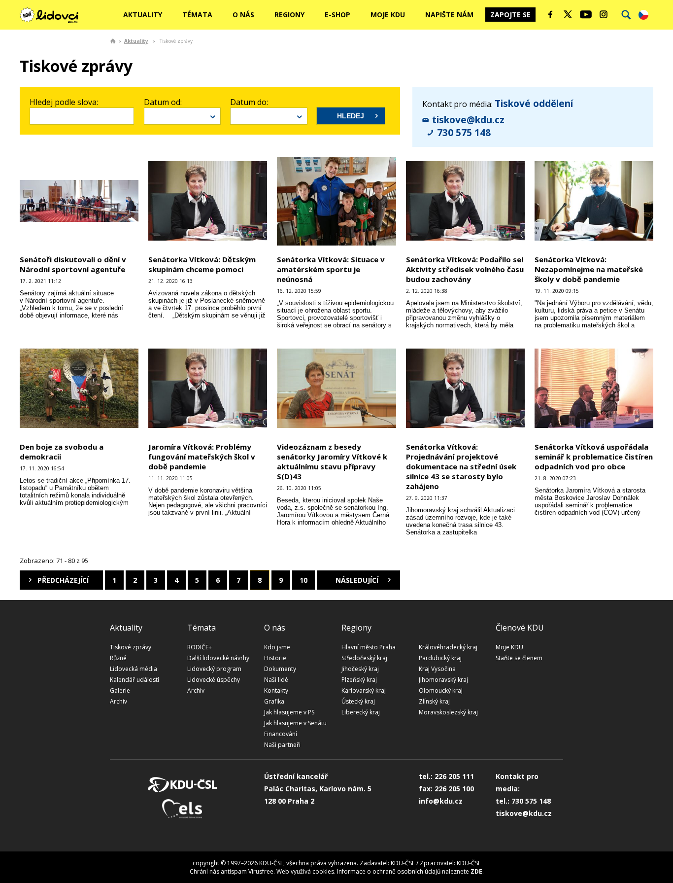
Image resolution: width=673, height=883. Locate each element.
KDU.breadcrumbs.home (113, 40)
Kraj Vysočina (437, 669)
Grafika (274, 701)
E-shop (337, 14)
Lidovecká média (133, 669)
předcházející (63, 580)
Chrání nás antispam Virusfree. (232, 871)
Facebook (550, 14)
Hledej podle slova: (64, 102)
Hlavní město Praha (368, 647)
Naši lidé (276, 679)
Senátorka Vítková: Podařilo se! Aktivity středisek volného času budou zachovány (465, 269)
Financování (280, 734)
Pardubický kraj (440, 658)
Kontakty (276, 690)
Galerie (120, 690)
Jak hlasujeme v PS (289, 712)
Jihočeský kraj (360, 669)
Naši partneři (282, 745)
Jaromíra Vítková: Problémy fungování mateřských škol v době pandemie (201, 456)
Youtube (585, 14)
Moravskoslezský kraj (448, 712)
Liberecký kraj (360, 712)
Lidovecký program (214, 669)
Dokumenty (280, 669)
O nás (243, 14)
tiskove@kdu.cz (468, 119)
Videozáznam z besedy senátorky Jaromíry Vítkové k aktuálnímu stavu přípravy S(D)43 (332, 461)
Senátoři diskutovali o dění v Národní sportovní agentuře (73, 264)
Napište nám (449, 14)
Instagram (603, 14)
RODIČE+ (199, 647)
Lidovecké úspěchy (213, 679)
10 (303, 580)
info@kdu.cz (441, 801)
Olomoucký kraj (441, 690)
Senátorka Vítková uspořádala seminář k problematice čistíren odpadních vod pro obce (594, 456)
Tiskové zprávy (130, 647)
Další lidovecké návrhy (218, 658)
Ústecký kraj (358, 701)
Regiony (289, 14)
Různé (118, 658)
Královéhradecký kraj (448, 647)
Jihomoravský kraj (443, 679)
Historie (275, 658)
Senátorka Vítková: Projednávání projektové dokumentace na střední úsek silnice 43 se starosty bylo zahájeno (461, 466)
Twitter (568, 14)
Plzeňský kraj (359, 679)
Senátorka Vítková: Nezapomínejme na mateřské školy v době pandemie (589, 269)
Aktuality (142, 14)
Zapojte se (510, 14)
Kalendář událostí (134, 679)
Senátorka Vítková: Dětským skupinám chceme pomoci (202, 264)
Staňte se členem (519, 658)
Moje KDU (387, 14)
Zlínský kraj (434, 701)
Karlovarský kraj (363, 690)
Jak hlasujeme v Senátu (295, 723)
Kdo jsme (277, 647)
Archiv (118, 701)
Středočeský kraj (364, 658)
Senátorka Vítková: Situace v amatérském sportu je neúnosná (331, 269)
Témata (197, 14)
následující (357, 580)
